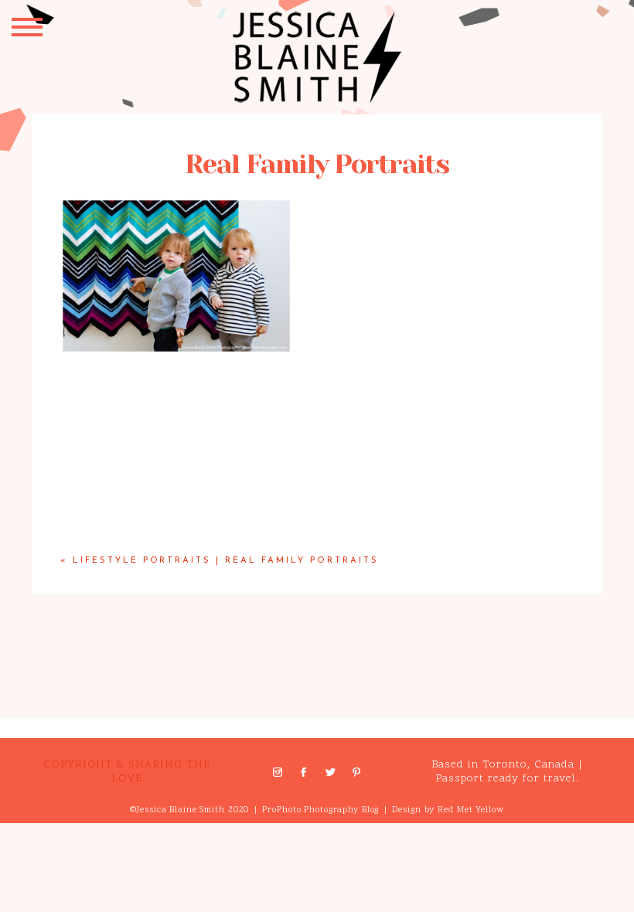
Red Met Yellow (470, 810)
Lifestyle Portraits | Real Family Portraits (226, 560)
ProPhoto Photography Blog (320, 810)
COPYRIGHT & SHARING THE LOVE (126, 771)
